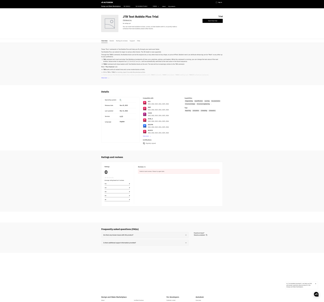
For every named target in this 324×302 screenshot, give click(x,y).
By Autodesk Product (141, 6)
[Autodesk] (107, 2)
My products (171, 6)
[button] (145, 235)
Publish (155, 6)
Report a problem (199, 235)
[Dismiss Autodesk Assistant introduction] (315, 283)
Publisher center (171, 300)
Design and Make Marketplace (111, 6)
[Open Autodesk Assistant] (316, 294)
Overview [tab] (104, 41)
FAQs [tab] (138, 41)
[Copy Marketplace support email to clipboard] (206, 235)
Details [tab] (112, 41)
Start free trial (212, 21)
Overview (198, 300)
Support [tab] (132, 41)
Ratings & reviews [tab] (122, 41)
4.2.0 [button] (121, 116)
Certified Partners (139, 300)
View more (104, 78)
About (164, 6)
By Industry (127, 6)
